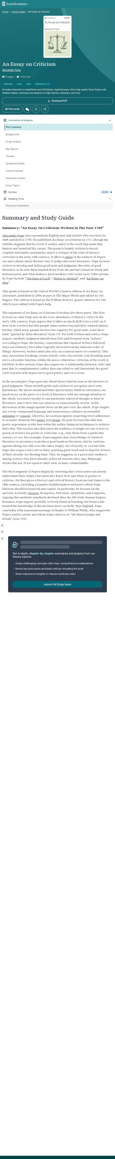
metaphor (8, 416)
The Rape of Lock (38, 278)
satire (69, 257)
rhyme (55, 420)
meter (41, 420)
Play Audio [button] (14, 109)
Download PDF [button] (59, 100)
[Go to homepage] (15, 4)
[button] (27, 109)
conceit (25, 416)
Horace (33, 493)
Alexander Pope (11, 70)
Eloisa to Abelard (65, 278)
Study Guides (18, 11)
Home (5, 11)
